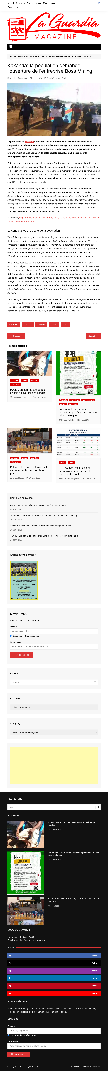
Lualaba (28, 324)
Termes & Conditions (92, 1067)
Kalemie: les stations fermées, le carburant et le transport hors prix (29, 470)
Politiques (75, 1067)
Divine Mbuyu (18, 478)
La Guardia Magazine (70, 479)
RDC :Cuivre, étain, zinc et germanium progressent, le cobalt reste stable (75, 471)
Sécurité (34, 381)
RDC (66, 324)
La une (58, 78)
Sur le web (20, 3)
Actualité (50, 78)
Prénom (13, 626)
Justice (38, 3)
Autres (62, 463)
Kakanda (29, 141)
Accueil (10, 3)
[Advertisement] (54, 765)
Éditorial (29, 3)
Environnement (13, 7)
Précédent (17, 336)
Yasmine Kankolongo (18, 78)
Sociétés (65, 78)
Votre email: (15, 642)
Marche (42, 324)
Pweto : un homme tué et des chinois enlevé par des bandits (38, 505)
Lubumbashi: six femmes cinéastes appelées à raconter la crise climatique (78, 412)
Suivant (91, 336)
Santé (52, 3)
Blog (21, 56)
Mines (45, 3)
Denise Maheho (67, 420)
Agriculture (75, 400)
